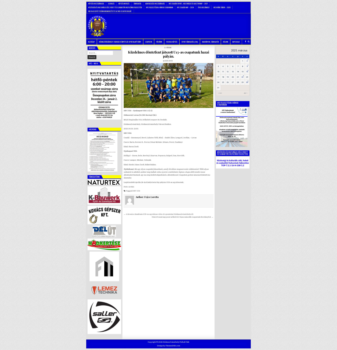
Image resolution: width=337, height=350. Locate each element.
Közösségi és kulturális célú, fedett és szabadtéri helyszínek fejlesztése (115, 7)
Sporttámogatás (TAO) (190, 41)
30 (247, 82)
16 (247, 72)
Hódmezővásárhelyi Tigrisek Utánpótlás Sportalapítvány (120, 41)
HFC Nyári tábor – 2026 (222, 7)
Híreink (168, 47)
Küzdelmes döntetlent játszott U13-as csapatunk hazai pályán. (168, 54)
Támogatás (137, 3)
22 (242, 77)
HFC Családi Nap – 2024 (185, 7)
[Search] (248, 42)
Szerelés (111, 3)
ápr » (245, 93)
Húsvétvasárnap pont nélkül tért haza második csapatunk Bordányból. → (182, 217)
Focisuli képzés (171, 41)
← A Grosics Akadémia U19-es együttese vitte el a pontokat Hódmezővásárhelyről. (159, 214)
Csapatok (148, 41)
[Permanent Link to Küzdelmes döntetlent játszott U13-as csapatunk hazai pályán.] (168, 85)
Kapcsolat (236, 41)
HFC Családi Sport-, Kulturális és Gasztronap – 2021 (188, 3)
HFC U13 (136, 191)
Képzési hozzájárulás (96, 3)
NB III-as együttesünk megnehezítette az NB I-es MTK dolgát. (110, 11)
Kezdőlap (91, 41)
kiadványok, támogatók (210, 41)
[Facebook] (245, 42)
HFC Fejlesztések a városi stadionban (159, 7)
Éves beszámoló (203, 7)
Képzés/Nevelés (123, 3)
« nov (220, 93)
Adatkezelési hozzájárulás (155, 3)
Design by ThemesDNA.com (168, 346)
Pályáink (159, 41)
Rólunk (225, 41)
